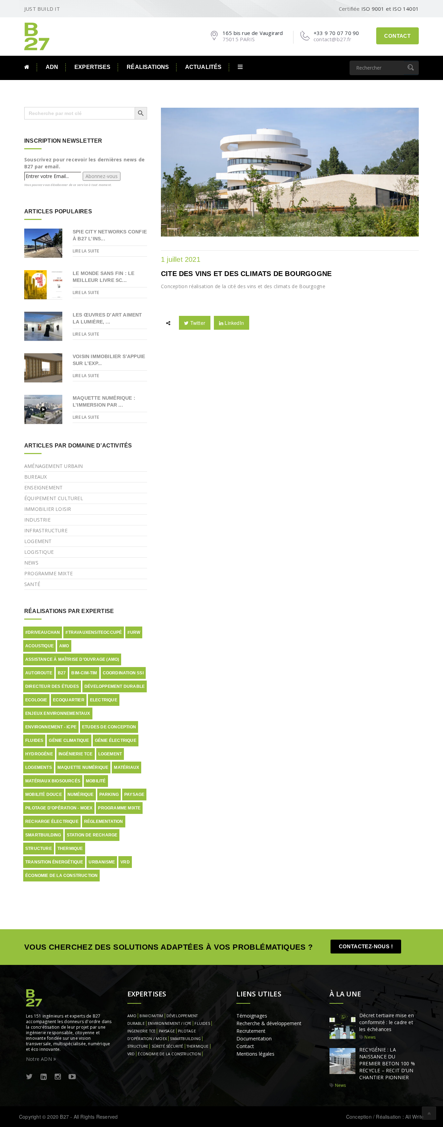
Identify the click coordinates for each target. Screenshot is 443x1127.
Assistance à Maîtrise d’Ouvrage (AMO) (72, 659)
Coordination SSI (123, 673)
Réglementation (103, 821)
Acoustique (39, 646)
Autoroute (38, 673)
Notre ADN (39, 1059)
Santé (32, 584)
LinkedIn (233, 322)
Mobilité (96, 781)
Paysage (134, 794)
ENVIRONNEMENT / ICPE (169, 1023)
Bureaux (35, 476)
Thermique (70, 848)
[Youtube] (72, 1077)
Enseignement (43, 487)
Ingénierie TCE (75, 754)
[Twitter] (29, 1077)
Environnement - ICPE (50, 727)
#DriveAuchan (42, 632)
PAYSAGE (167, 1031)
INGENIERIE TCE (141, 1031)
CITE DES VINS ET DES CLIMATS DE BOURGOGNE (246, 273)
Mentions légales (255, 1053)
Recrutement (250, 1031)
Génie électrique (115, 740)
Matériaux (126, 767)
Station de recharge (92, 835)
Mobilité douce (43, 794)
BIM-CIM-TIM (84, 673)
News (31, 562)
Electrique (103, 700)
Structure (38, 848)
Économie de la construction (61, 875)
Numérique (80, 794)
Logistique (39, 552)
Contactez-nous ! (366, 946)
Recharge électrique (52, 821)
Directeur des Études (52, 686)
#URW (133, 632)
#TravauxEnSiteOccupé (93, 632)
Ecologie (36, 700)
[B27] (38, 35)
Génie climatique (69, 740)
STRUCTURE (137, 1046)
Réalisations (148, 67)
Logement (38, 541)
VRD (125, 862)
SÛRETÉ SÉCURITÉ (167, 1046)
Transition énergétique (54, 862)
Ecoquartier (68, 700)
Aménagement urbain (53, 466)
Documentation (254, 1038)
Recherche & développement (268, 1023)
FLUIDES (202, 1023)
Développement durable (114, 686)
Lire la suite (86, 251)
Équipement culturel (53, 498)
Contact (397, 36)
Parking (109, 794)
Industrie (37, 519)
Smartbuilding (43, 835)
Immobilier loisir (47, 509)
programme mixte (119, 808)
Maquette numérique (83, 767)
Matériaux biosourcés (52, 781)
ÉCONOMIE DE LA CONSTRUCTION (169, 1053)
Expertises (92, 67)
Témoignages (251, 1015)
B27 (62, 673)
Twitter (197, 322)
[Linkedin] (43, 1077)
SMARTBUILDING (185, 1038)
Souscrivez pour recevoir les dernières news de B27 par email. (84, 163)
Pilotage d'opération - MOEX (58, 808)
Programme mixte (48, 573)
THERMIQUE (198, 1046)
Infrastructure (45, 530)
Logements (38, 767)
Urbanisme (102, 862)
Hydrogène (39, 754)
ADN (52, 67)
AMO (64, 646)
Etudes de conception (109, 727)
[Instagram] (58, 1077)
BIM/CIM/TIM (151, 1015)
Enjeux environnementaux (57, 713)
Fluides (34, 740)
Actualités (203, 67)
